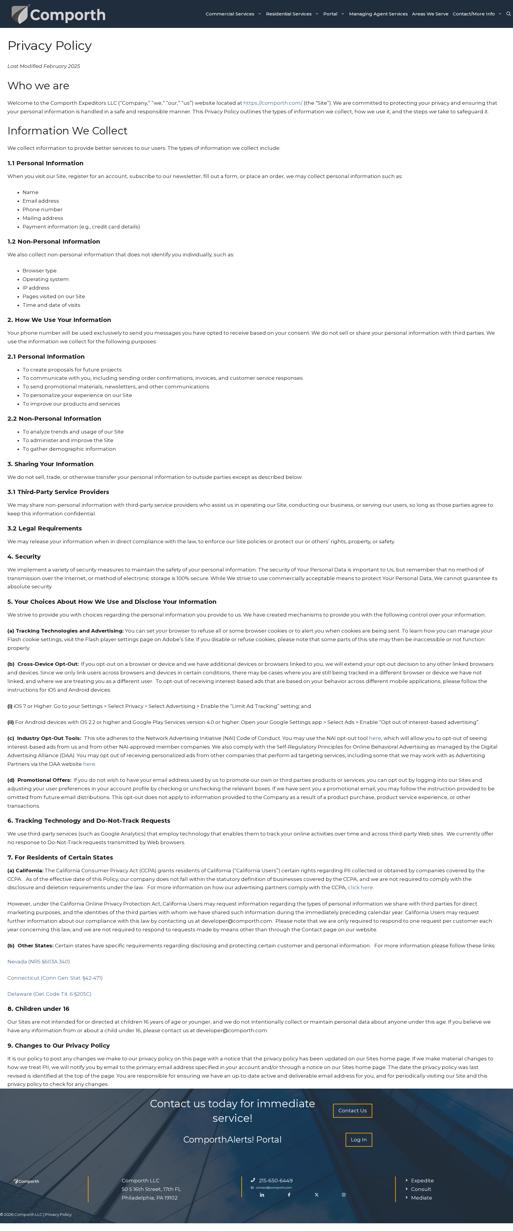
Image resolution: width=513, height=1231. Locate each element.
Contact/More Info (474, 14)
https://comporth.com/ (272, 103)
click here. (361, 887)
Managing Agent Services (378, 14)
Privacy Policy (58, 1214)
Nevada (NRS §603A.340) (38, 962)
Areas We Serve (430, 14)
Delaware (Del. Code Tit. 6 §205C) (49, 994)
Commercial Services (230, 14)
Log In (359, 1140)
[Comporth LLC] (58, 14)
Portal (330, 14)
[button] (508, 14)
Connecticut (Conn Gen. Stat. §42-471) (55, 978)
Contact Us (352, 1111)
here (374, 738)
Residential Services (289, 14)
